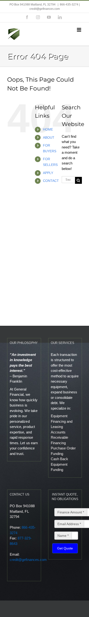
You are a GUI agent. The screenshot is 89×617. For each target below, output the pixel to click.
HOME (48, 129)
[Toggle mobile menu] (79, 29)
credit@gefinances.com (28, 560)
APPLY (48, 173)
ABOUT (48, 137)
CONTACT (51, 181)
